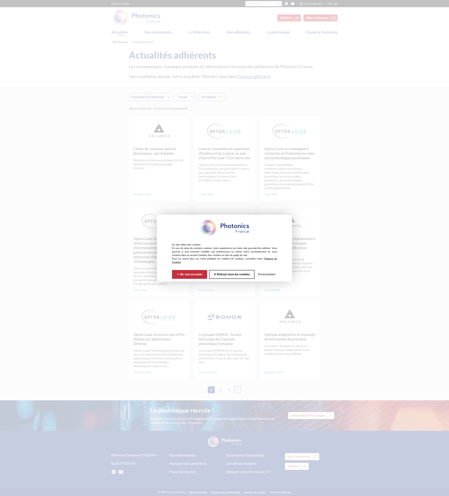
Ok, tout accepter (190, 274)
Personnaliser (266, 274)
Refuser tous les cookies (233, 274)
